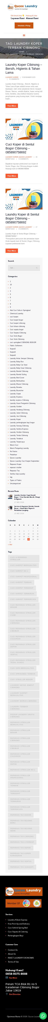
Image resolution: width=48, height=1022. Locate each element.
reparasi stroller (16, 467)
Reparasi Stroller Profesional (20, 777)
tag (11, 477)
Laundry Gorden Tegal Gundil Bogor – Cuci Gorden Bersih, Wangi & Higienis (27, 497)
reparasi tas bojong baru (21, 822)
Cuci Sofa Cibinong (17, 339)
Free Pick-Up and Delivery (19, 924)
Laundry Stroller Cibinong (19, 432)
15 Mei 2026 (19, 513)
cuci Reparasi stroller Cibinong (23, 622)
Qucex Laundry (25, 157)
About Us (12, 954)
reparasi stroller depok (20, 763)
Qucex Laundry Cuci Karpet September (24, 461)
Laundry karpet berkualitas (18, 694)
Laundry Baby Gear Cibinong (20, 368)
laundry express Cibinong (19, 400)
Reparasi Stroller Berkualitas (20, 724)
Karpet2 (13, 349)
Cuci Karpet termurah (22, 594)
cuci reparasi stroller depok (23, 646)
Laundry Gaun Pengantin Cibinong (22, 403)
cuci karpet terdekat (21, 588)
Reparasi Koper (15, 464)
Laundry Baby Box (17, 362)
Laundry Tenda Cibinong (19, 435)
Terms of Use (13, 962)
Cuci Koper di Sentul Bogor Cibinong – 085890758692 (20, 148)
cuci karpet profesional (23, 577)
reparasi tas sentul (21, 861)
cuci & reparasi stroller (18, 559)
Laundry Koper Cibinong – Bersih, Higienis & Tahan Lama (24, 68)
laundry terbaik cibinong (19, 708)
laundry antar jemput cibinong (22, 686)
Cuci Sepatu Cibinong (18, 333)
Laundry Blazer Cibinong (19, 384)
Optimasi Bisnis (13, 1016)
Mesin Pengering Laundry (19, 448)
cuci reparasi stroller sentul (23, 654)
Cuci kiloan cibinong (17, 326)
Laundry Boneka (16, 387)
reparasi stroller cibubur (20, 747)
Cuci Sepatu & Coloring (18, 931)
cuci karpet (14, 317)
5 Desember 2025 (28, 77)
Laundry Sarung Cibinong (19, 426)
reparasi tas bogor (20, 815)
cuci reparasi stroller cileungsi (23, 638)
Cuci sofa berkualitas (22, 668)
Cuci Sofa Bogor (16, 336)
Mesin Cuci (14, 445)
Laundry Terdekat (16, 439)
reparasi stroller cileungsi (20, 755)
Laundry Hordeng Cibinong (20, 410)
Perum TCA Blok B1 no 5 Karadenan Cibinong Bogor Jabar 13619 (22, 987)
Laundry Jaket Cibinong (19, 413)
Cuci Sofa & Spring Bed (18, 928)
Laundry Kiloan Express (17, 920)
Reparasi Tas (15, 471)
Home (21, 52)
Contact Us (12, 950)
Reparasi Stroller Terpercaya (20, 808)
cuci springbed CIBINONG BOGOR (23, 342)
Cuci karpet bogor (16, 320)
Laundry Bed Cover (17, 378)
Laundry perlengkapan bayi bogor (22, 422)
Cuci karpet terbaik (21, 582)
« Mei (10, 544)
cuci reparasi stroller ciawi (23, 614)
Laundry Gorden (16, 406)
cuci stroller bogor (21, 679)
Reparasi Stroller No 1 (22, 770)
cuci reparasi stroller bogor (23, 606)
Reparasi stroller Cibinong (20, 739)
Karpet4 (13, 355)
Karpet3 (13, 352)
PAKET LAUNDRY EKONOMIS (21, 958)
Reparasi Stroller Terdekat (20, 792)
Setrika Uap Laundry (17, 474)
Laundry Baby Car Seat (18, 365)
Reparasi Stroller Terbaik (20, 785)
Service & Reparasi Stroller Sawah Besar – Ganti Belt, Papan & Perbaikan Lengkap (26, 508)
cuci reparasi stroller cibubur (23, 630)
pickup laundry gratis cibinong (22, 716)
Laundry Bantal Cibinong (19, 371)
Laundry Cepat (15, 394)
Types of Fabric (16, 480)
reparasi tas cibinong (22, 836)
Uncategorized (15, 483)
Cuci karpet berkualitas (23, 565)
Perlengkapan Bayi (15, 935)
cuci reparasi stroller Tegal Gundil (23, 661)
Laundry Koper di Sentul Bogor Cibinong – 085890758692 (22, 218)
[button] (43, 1016)
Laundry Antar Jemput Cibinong (21, 358)
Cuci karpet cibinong (17, 323)
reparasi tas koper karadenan (20, 855)
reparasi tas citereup (22, 842)
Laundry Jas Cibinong (18, 416)
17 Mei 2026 (19, 502)
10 (11, 285)
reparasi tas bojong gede (21, 830)
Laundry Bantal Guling (18, 374)
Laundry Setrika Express (19, 429)
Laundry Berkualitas (17, 381)
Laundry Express (16, 397)
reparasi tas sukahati (22, 867)
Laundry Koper (12, 77)
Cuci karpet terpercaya (23, 599)
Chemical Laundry (16, 313)
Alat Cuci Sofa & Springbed (20, 310)
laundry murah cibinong (23, 701)
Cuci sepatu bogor (17, 329)
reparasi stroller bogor (20, 731)
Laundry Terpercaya (17, 442)
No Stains (13, 451)
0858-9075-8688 (16, 973)
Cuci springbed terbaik (22, 674)
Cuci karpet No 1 (19, 571)
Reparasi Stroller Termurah (20, 800)
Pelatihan (13, 455)
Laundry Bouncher (17, 390)
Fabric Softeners (16, 346)
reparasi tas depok (20, 848)
